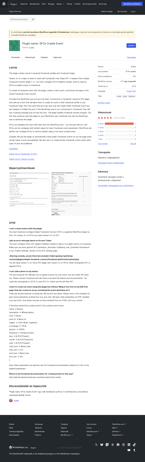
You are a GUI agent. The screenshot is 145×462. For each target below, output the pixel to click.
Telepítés (44, 57)
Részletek (15, 57)
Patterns (38, 435)
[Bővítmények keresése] (33, 19)
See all (133, 143)
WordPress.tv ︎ (67, 435)
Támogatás (131, 57)
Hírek (11, 428)
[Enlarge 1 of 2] (46, 175)
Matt (115, 428)
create (119, 96)
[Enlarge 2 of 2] (88, 175)
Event (125, 96)
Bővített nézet (104, 103)
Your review (103, 143)
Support (64, 428)
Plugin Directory (15, 11)
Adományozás (93, 431)
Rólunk (11, 424)
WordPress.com (119, 424)
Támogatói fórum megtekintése (111, 163)
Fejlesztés (57, 57)
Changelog (13, 149)
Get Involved (91, 424)
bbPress (116, 431)
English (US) (131, 91)
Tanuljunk (64, 424)
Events (89, 428)
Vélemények (30, 57)
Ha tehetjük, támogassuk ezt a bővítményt (116, 185)
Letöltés (131, 45)
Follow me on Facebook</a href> (23, 154)
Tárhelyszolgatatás (16, 431)
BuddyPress (117, 435)
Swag (90, 435)
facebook (132, 96)
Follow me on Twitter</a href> (22, 159)
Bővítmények (40, 431)
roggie (31, 47)
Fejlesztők (64, 431)
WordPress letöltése (132, 4)
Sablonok (38, 428)
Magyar (33, 448)
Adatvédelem (14, 435)
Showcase (39, 424)
